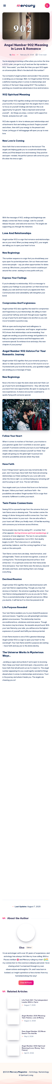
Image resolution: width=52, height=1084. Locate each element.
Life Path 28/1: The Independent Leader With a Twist (35, 1001)
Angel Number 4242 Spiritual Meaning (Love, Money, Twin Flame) (33, 1048)
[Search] (47, 5)
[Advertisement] (26, 189)
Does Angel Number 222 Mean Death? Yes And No (34, 1032)
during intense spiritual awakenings (30, 533)
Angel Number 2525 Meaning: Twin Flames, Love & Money (34, 1017)
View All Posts (26, 983)
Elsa (21, 947)
